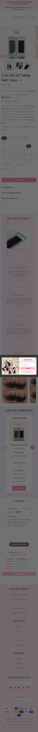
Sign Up (27, 368)
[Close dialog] (35, 359)
